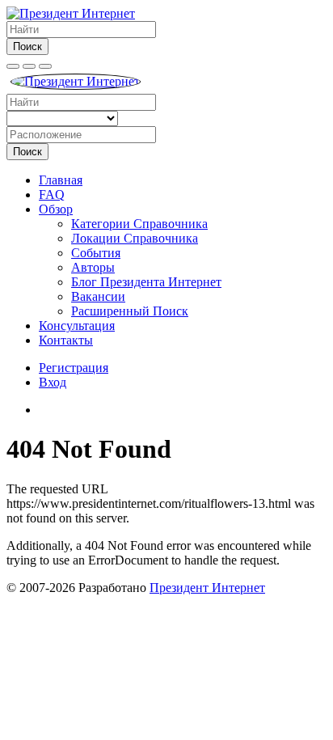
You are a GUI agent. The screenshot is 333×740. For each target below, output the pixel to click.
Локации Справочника (134, 238)
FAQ (52, 194)
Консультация (77, 325)
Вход (52, 382)
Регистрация (73, 367)
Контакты (66, 340)
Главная (60, 180)
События (95, 253)
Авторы (93, 267)
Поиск (27, 46)
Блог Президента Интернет (146, 282)
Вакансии (98, 296)
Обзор (56, 209)
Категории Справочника (139, 223)
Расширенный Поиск (129, 311)
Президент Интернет (207, 587)
